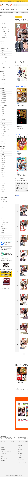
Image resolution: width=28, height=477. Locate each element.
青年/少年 (17, 9)
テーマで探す (3, 75)
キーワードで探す (4, 81)
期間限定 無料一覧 (4, 102)
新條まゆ (2, 176)
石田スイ (2, 152)
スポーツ (2, 133)
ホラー (2, 137)
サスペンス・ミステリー (5, 129)
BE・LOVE (3, 199)
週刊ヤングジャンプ (4, 214)
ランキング (3, 19)
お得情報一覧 (3, 45)
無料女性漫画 (3, 94)
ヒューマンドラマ (4, 123)
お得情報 (3, 460)
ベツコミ (2, 220)
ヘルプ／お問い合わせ (5, 61)
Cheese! (2, 216)
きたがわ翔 (3, 166)
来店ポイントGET (4, 43)
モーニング (3, 224)
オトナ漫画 (3, 119)
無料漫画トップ (3, 90)
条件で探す (3, 73)
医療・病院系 (3, 143)
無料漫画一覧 (3, 92)
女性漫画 (2, 107)
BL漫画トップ (3, 35)
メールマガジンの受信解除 (6, 451)
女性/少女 (12, 9)
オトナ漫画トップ (4, 37)
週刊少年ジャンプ (4, 207)
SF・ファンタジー (4, 139)
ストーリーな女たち (4, 201)
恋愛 (1, 121)
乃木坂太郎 (3, 185)
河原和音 (2, 164)
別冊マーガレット (4, 218)
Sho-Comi (2, 226)
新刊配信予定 (3, 23)
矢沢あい (2, 193)
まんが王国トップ (4, 441)
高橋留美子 (3, 183)
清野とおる (3, 178)
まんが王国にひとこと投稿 (5, 67)
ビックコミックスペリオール (6, 238)
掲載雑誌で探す (3, 79)
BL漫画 (2, 117)
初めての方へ (3, 65)
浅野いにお (3, 150)
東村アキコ (3, 187)
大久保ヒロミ (3, 160)
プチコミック (3, 203)
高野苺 (2, 181)
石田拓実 (2, 154)
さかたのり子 (3, 172)
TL (22, 9)
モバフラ (2, 236)
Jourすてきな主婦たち (5, 222)
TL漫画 (2, 115)
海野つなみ (3, 156)
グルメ (2, 141)
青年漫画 (2, 111)
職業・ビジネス (3, 127)
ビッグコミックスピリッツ (5, 209)
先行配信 (7, 9)
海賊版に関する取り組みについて (6, 269)
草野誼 (2, 170)
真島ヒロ (2, 191)
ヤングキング (3, 230)
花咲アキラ (23, 86)
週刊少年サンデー (4, 228)
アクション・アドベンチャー (6, 135)
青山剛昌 (2, 148)
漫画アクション (3, 234)
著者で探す (3, 77)
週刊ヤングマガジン (4, 205)
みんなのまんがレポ (4, 85)
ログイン (2, 52)
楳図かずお (3, 158)
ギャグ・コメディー (4, 125)
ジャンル (2, 25)
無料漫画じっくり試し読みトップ (17, 441)
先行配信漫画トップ (4, 27)
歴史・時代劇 (3, 131)
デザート (2, 232)
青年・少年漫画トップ (5, 31)
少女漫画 (2, 109)
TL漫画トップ (3, 33)
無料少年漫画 (3, 100)
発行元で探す (3, 83)
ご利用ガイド (3, 63)
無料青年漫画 (3, 98)
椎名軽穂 (2, 174)
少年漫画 (2, 113)
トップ (2, 9)
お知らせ (2, 59)
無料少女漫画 (3, 96)
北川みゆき (3, 168)
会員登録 (2, 50)
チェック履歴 (3, 54)
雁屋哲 (17, 86)
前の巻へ (18, 195)
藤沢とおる (3, 189)
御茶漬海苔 (3, 162)
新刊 (1, 21)
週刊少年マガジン (4, 212)
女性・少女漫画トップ (5, 29)
